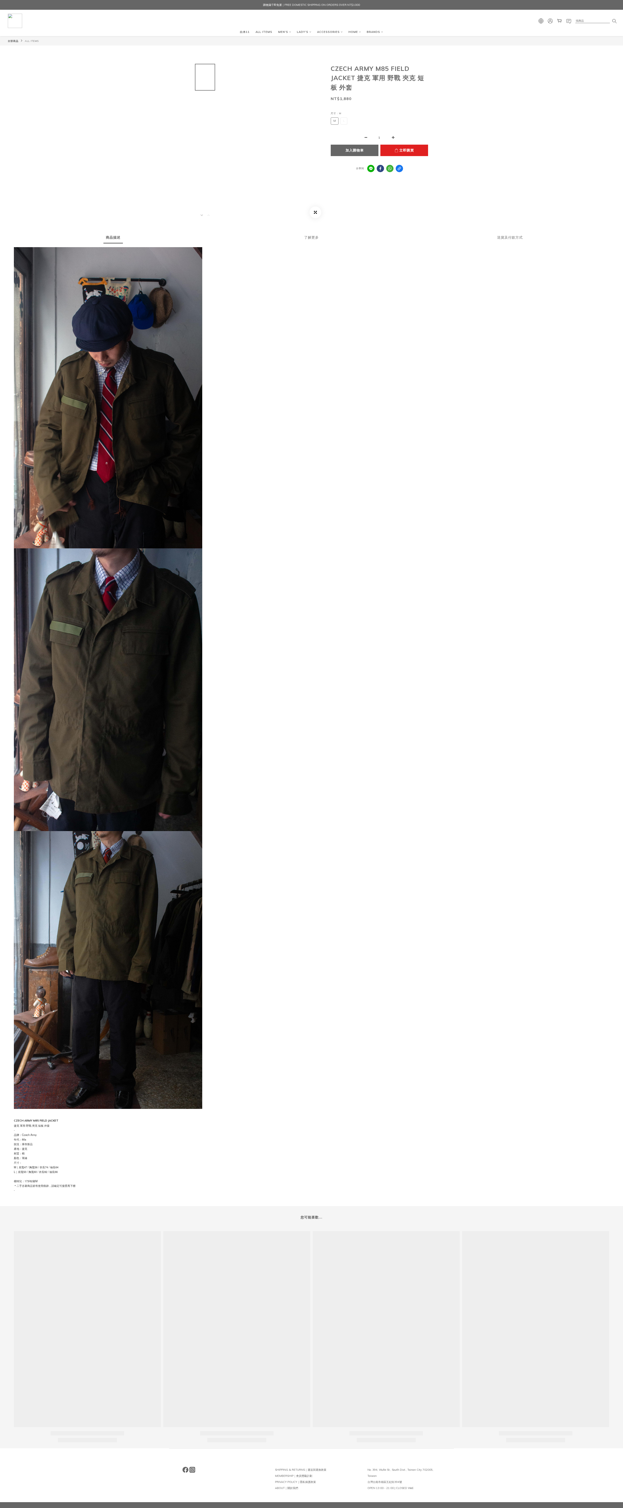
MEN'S (283, 32)
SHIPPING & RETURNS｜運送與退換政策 (300, 1469)
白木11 (245, 32)
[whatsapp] (390, 168)
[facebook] (380, 168)
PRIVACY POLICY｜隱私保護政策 (295, 1482)
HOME (353, 32)
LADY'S (302, 32)
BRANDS (373, 32)
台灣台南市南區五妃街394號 (384, 1482)
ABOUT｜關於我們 (286, 1488)
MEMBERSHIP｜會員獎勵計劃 (293, 1476)
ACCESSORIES (328, 32)
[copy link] (399, 168)
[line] (371, 168)
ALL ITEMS (264, 32)
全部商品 (13, 40)
